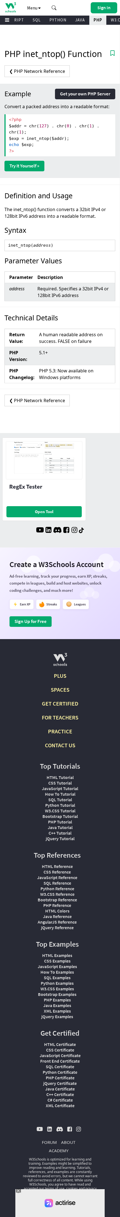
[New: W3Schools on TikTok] (81, 531)
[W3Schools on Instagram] (74, 531)
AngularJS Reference (57, 922)
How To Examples (57, 972)
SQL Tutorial (60, 799)
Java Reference (57, 916)
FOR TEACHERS (60, 717)
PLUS (60, 675)
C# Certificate (60, 1100)
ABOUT (68, 1142)
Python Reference (57, 888)
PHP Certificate (60, 1077)
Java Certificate (60, 1089)
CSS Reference (57, 872)
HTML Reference (57, 866)
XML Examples (57, 1011)
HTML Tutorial (60, 777)
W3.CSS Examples (57, 988)
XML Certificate (60, 1105)
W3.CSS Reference (57, 894)
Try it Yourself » (24, 166)
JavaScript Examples (57, 966)
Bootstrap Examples (57, 994)
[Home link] (10, 7)
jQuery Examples (57, 1016)
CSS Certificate (60, 1050)
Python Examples (57, 983)
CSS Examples (57, 961)
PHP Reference (57, 905)
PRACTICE (60, 731)
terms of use (54, 1188)
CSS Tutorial (60, 783)
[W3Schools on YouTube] (40, 531)
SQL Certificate (60, 1066)
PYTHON (57, 20)
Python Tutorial (60, 805)
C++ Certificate (60, 1094)
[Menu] (7, 20)
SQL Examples (57, 977)
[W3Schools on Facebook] (66, 531)
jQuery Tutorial (60, 838)
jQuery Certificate (60, 1083)
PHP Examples (57, 1000)
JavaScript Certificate (60, 1055)
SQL (37, 20)
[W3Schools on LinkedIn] (48, 531)
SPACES (60, 689)
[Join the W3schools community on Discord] (57, 531)
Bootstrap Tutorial (60, 816)
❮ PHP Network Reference (37, 71)
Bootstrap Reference (57, 899)
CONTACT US (60, 745)
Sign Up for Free (31, 621)
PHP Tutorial (60, 822)
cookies (72, 1188)
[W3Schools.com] (60, 661)
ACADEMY (58, 1150)
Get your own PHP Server (85, 94)
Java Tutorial (60, 827)
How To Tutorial (60, 794)
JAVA (80, 20)
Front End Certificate (60, 1061)
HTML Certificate (60, 1044)
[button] (54, 8)
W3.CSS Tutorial (60, 810)
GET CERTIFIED (60, 703)
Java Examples (57, 1005)
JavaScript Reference (57, 877)
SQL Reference (57, 883)
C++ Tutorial (60, 833)
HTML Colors (57, 911)
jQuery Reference (57, 927)
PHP (97, 20)
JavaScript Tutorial (60, 788)
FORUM (49, 1142)
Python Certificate (60, 1072)
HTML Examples (57, 955)
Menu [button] (32, 8)
